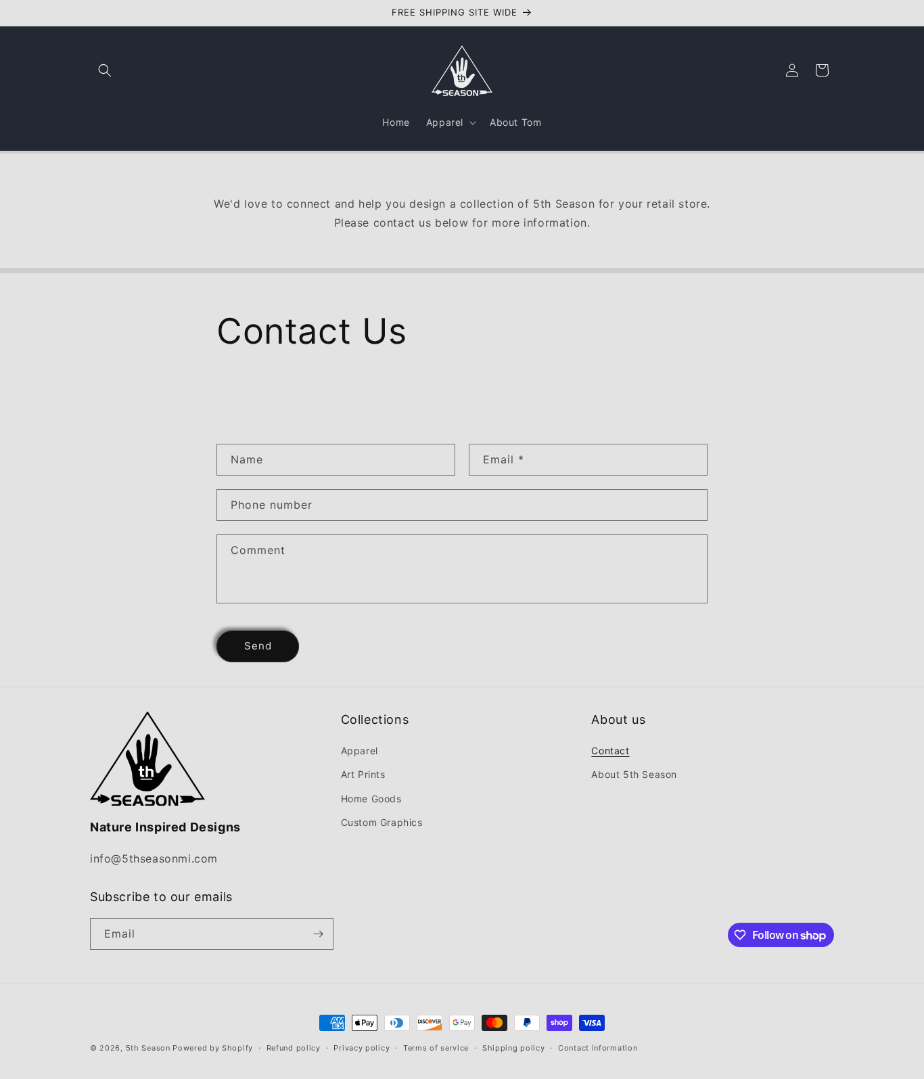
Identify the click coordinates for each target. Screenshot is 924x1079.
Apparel (359, 750)
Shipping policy (513, 1048)
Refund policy (294, 1048)
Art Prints (363, 774)
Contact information (597, 1048)
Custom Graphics (382, 822)
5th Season (148, 1048)
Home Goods (371, 798)
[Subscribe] (318, 934)
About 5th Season (634, 774)
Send (258, 645)
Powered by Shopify (212, 1048)
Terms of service (436, 1048)
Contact (610, 750)
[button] (105, 70)
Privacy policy (361, 1048)
